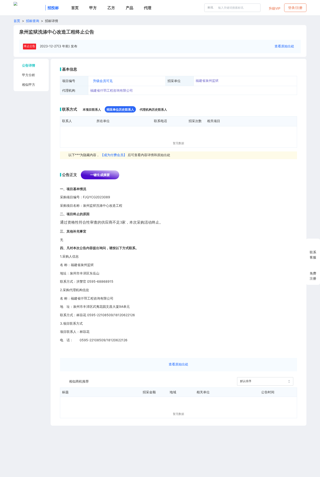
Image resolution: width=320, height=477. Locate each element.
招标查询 (32, 21)
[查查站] (29, 8)
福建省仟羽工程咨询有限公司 (111, 90)
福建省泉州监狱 (207, 81)
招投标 (53, 7)
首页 (17, 21)
